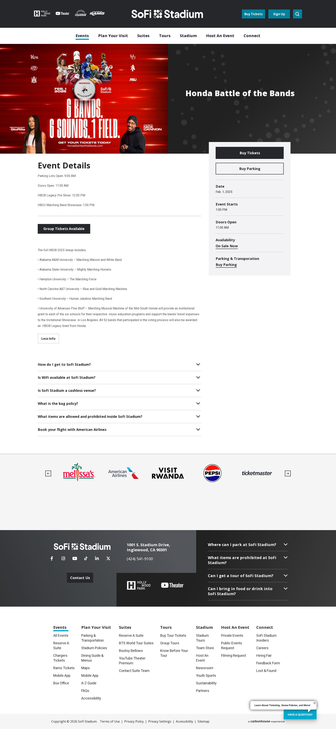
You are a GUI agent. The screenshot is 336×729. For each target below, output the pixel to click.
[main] (168, 227)
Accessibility (184, 721)
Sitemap (203, 721)
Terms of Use (110, 721)
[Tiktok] (86, 557)
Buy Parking (249, 168)
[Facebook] (51, 559)
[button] (48, 473)
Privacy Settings (159, 721)
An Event (235, 627)
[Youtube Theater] (172, 585)
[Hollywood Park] (139, 586)
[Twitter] (108, 559)
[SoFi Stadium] (167, 14)
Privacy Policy (134, 721)
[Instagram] (63, 559)
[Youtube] (74, 559)
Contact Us (80, 577)
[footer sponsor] (78, 473)
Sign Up (279, 14)
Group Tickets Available (64, 228)
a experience (266, 721)
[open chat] (300, 714)
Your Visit (96, 627)
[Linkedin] (97, 559)
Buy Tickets (253, 14)
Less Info (48, 338)
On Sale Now (227, 246)
